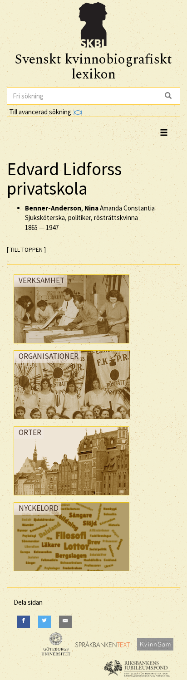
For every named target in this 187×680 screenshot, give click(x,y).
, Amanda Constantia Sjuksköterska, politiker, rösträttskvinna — (90, 218)
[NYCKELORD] (71, 573)
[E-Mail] (65, 622)
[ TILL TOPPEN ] (26, 250)
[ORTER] (71, 497)
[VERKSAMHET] (71, 345)
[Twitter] (44, 622)
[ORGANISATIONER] (72, 421)
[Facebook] (23, 622)
